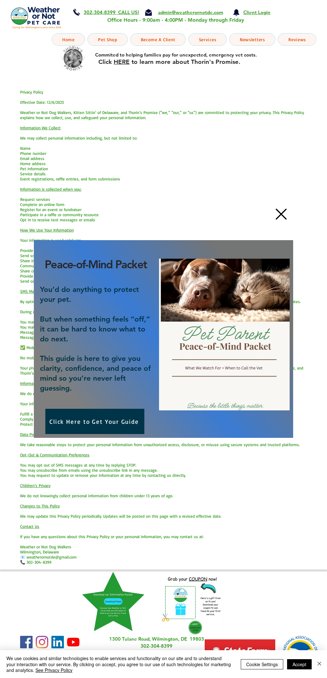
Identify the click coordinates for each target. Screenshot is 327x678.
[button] (281, 214)
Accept (299, 664)
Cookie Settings (262, 664)
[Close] (319, 664)
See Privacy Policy (53, 670)
